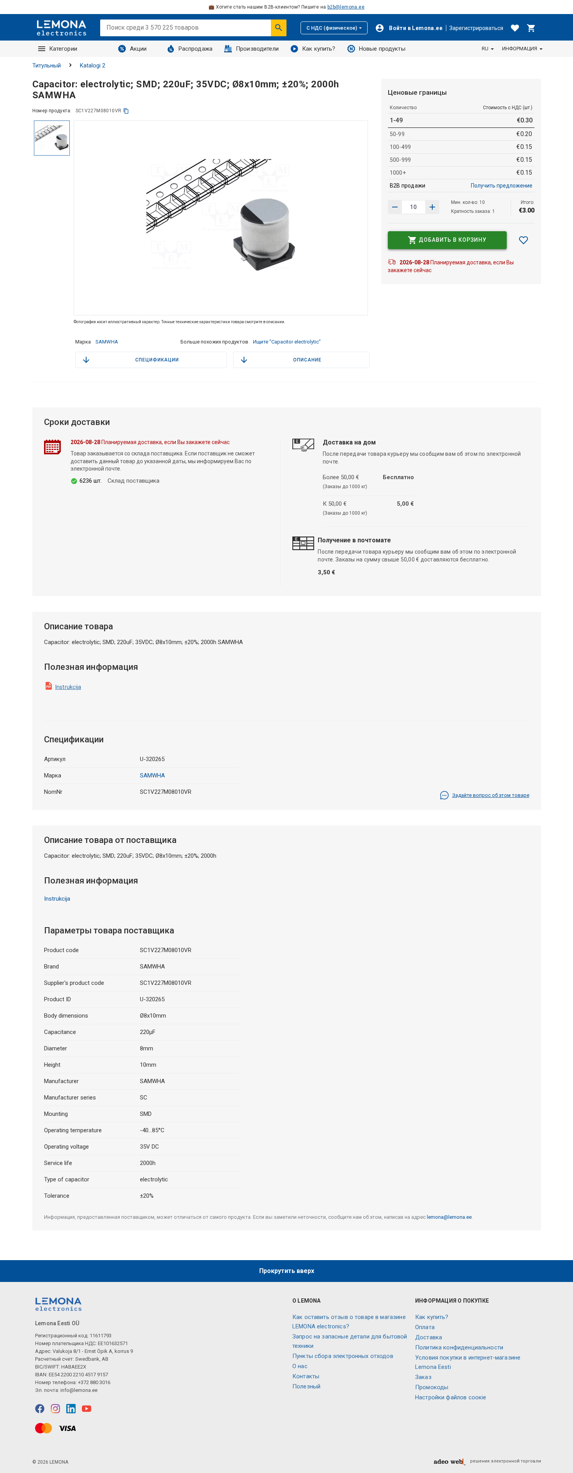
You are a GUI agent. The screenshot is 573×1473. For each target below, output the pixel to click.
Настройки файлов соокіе (450, 1397)
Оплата (425, 1327)
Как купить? (319, 48)
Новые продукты (382, 48)
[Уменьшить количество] (432, 207)
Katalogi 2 (92, 65)
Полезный (306, 1386)
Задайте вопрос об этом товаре (490, 795)
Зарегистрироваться (476, 28)
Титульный (46, 65)
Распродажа (196, 48)
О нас (300, 1366)
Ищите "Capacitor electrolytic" (287, 342)
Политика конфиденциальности (459, 1347)
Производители (257, 48)
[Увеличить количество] (395, 207)
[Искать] (278, 27)
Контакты (305, 1376)
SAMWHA (107, 342)
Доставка (428, 1337)
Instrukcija (68, 687)
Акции (138, 48)
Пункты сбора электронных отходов (342, 1356)
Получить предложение (501, 185)
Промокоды (431, 1387)
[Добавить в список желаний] (523, 240)
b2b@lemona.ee (345, 7)
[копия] (126, 111)
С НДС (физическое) (331, 28)
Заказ (423, 1377)
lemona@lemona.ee (449, 1217)
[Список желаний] (515, 28)
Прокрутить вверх (286, 1271)
